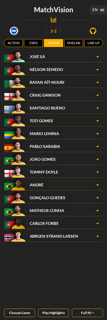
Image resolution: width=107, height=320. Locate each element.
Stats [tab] (33, 43)
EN (95, 9)
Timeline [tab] (73, 43)
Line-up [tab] (94, 43)
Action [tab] (13, 43)
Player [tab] (53, 43)
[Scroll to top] (98, 311)
